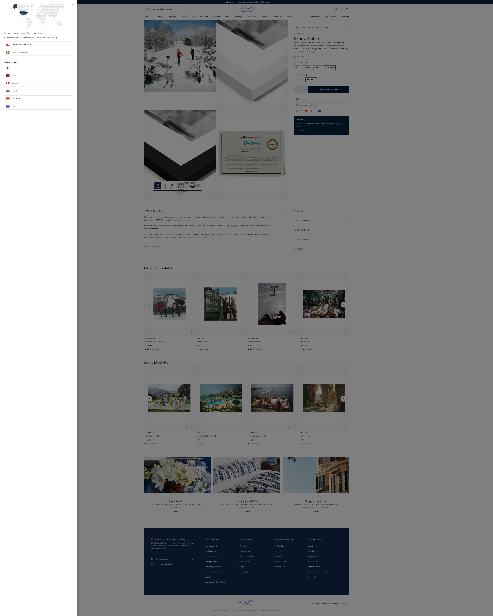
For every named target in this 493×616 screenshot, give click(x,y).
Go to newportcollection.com (21, 45)
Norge (14, 75)
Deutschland (16, 99)
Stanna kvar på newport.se (21, 52)
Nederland (15, 91)
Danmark (15, 83)
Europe (14, 106)
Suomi (14, 68)
